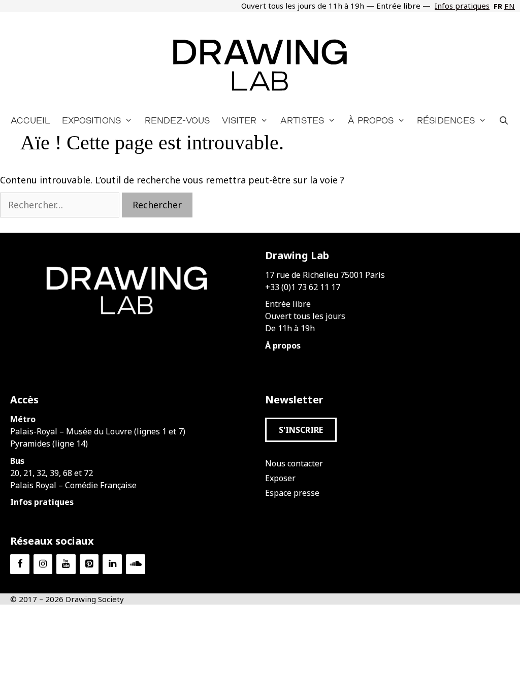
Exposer (280, 478)
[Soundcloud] (135, 564)
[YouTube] (66, 564)
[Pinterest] (89, 564)
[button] (301, 430)
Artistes (302, 120)
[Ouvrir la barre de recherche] (504, 120)
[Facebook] (19, 564)
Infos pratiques (462, 6)
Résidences (446, 120)
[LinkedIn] (112, 564)
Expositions (91, 120)
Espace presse (292, 492)
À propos (371, 120)
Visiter (239, 120)
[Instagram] (43, 564)
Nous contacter (294, 463)
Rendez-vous (177, 120)
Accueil (30, 120)
